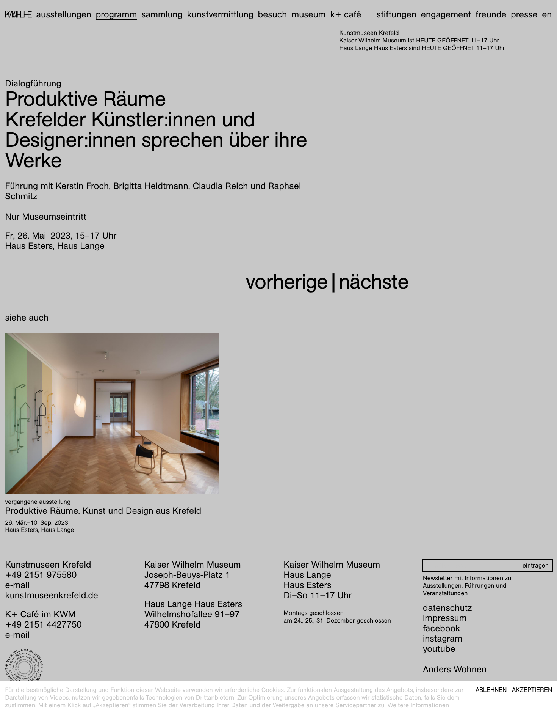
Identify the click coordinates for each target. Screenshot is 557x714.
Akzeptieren (532, 690)
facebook (441, 628)
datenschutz (447, 607)
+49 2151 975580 (41, 574)
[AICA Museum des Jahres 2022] (70, 668)
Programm (116, 14)
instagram (442, 638)
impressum (445, 618)
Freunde (491, 14)
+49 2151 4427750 (43, 624)
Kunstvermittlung (220, 14)
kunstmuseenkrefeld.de (51, 595)
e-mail (17, 585)
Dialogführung (33, 83)
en (547, 14)
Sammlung (162, 14)
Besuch (272, 14)
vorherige (287, 282)
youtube (439, 648)
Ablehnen (491, 690)
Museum (308, 14)
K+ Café (345, 14)
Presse (524, 14)
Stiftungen (396, 14)
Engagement (446, 14)
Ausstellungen (63, 14)
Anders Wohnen (455, 669)
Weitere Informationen (418, 705)
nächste (373, 282)
